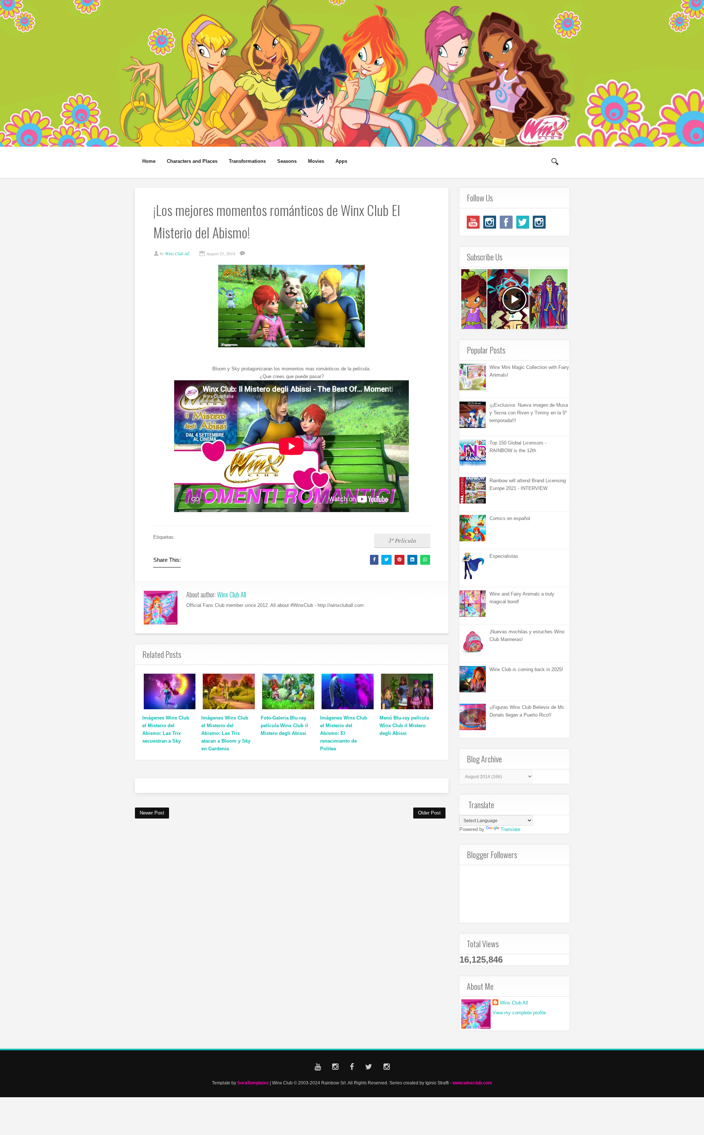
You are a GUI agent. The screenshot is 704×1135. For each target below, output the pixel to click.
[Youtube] (473, 222)
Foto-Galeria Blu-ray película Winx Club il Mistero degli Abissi (284, 725)
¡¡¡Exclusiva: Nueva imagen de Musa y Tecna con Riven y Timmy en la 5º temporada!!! (528, 412)
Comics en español (509, 518)
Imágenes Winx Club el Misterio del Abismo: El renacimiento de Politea (343, 733)
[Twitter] (522, 222)
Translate (510, 829)
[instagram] (489, 222)
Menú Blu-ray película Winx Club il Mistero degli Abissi (404, 725)
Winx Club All (231, 594)
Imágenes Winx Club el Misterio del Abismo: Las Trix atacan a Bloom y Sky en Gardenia (225, 733)
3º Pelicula (402, 540)
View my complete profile (519, 1012)
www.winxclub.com (472, 1082)
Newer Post (152, 813)
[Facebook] (506, 222)
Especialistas (503, 556)
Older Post (429, 813)
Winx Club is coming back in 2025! (526, 669)
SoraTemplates (253, 1082)
